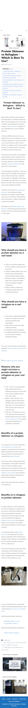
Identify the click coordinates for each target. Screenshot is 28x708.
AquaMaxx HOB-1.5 (11, 623)
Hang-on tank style (13, 164)
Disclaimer (15, 699)
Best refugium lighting (12, 633)
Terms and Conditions (14, 701)
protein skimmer (11, 126)
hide (11, 69)
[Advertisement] (14, 14)
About (3, 699)
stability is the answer (8, 473)
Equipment (7, 640)
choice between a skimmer (9, 447)
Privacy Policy (22, 699)
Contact (9, 699)
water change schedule (12, 419)
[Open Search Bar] (26, 30)
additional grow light (7, 520)
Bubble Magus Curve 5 (12, 621)
